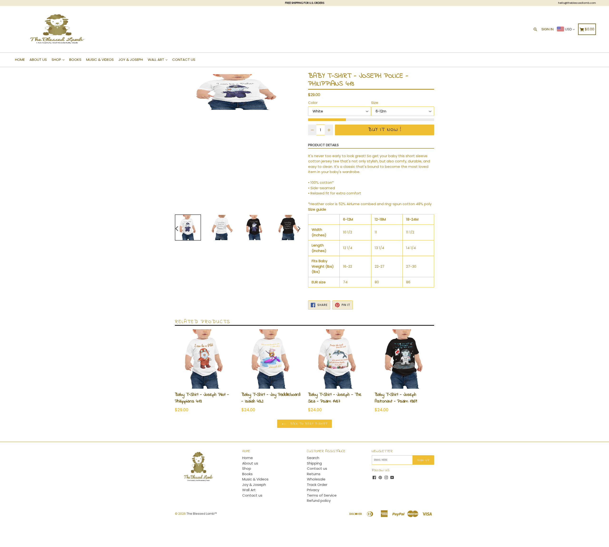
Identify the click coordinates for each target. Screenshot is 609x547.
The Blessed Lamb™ (202, 513)
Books (75, 59)
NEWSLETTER (382, 451)
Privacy (313, 489)
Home (20, 59)
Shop (57, 59)
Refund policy (319, 500)
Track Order (317, 484)
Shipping (314, 463)
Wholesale (316, 479)
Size (374, 102)
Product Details (323, 144)
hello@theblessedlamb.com (577, 3)
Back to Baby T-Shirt (308, 423)
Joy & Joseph (130, 59)
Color (313, 102)
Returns (313, 473)
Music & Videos (100, 59)
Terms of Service (322, 495)
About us (38, 59)
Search (313, 457)
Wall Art (156, 59)
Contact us (183, 59)
